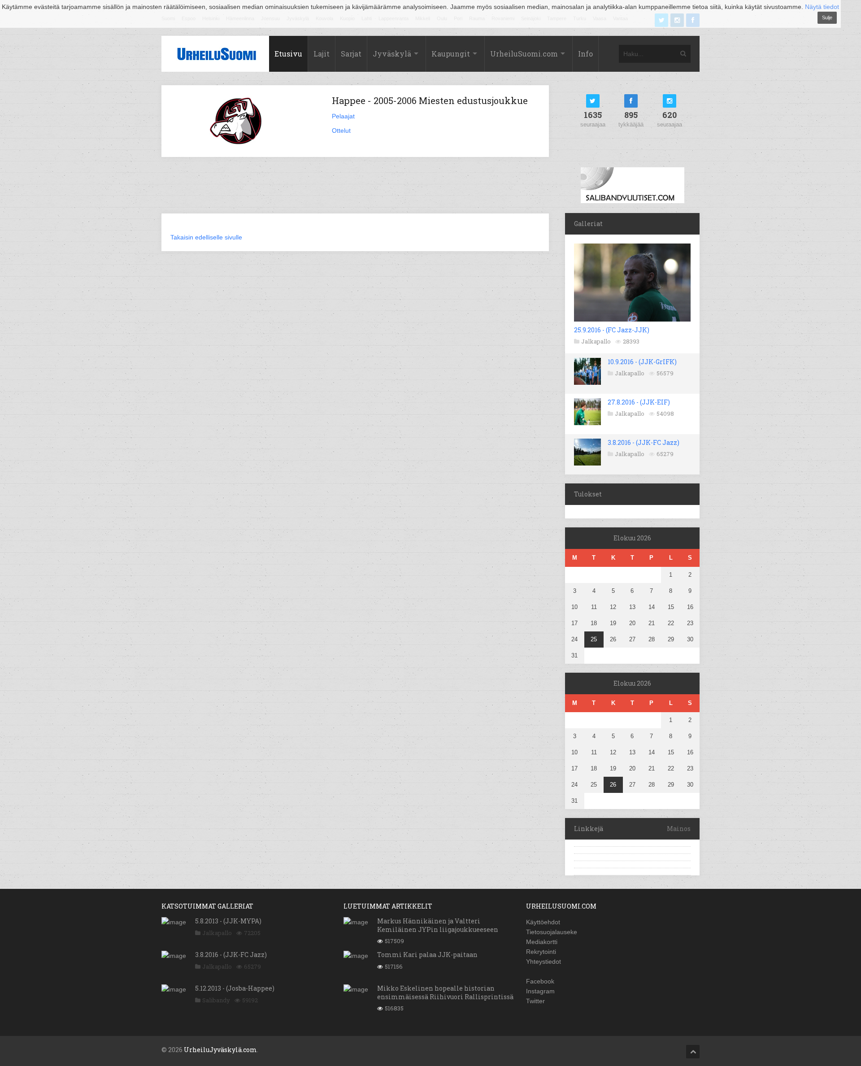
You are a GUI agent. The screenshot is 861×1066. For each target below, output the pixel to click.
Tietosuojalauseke (551, 931)
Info (585, 53)
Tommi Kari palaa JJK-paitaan (427, 954)
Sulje (827, 17)
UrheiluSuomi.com (524, 53)
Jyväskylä (392, 53)
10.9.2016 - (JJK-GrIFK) (642, 361)
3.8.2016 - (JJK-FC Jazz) (643, 442)
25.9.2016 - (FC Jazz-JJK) (611, 330)
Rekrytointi (541, 951)
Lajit (321, 53)
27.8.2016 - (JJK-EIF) (639, 402)
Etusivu (288, 53)
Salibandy (216, 1000)
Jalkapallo (596, 341)
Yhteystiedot (543, 961)
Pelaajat (343, 116)
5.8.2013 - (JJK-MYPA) (228, 921)
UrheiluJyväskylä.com (220, 1049)
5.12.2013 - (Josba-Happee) (234, 988)
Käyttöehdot (543, 922)
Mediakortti (541, 941)
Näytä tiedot (822, 6)
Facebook (540, 981)
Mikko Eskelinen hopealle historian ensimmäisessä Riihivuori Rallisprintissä (445, 992)
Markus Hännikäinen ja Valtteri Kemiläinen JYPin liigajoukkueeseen (437, 925)
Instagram (540, 991)
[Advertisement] (355, 190)
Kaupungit (450, 53)
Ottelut (341, 130)
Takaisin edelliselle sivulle (206, 237)
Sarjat (351, 53)
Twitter (535, 1001)
